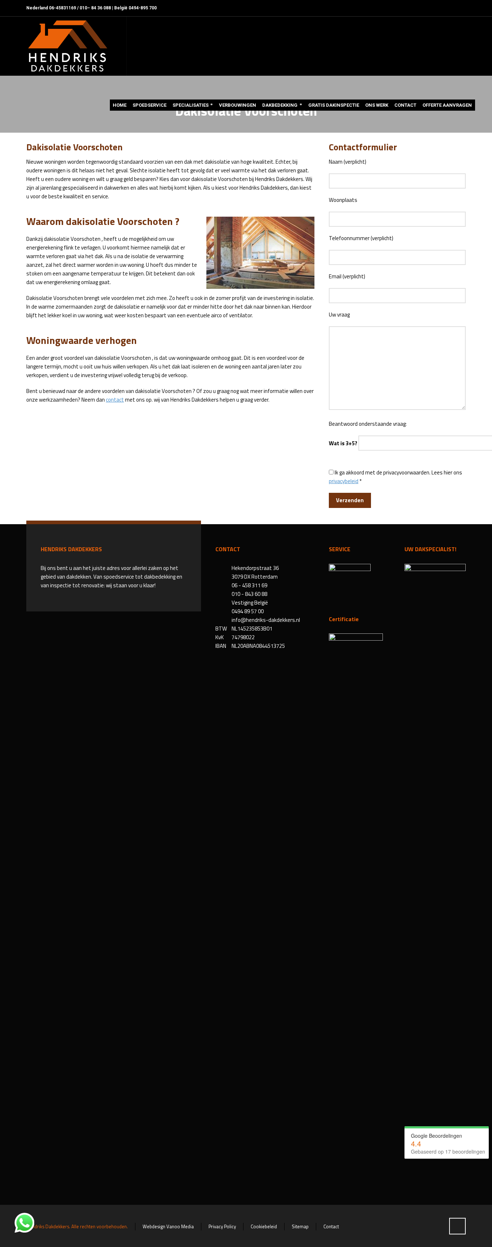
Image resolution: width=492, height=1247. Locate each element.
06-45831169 (62, 7)
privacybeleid (343, 481)
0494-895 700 (143, 7)
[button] (9, 1237)
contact (115, 399)
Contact (331, 1226)
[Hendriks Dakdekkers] (67, 46)
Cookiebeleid (264, 1226)
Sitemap (300, 1226)
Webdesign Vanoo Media (168, 1226)
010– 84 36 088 (95, 7)
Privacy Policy (222, 1226)
